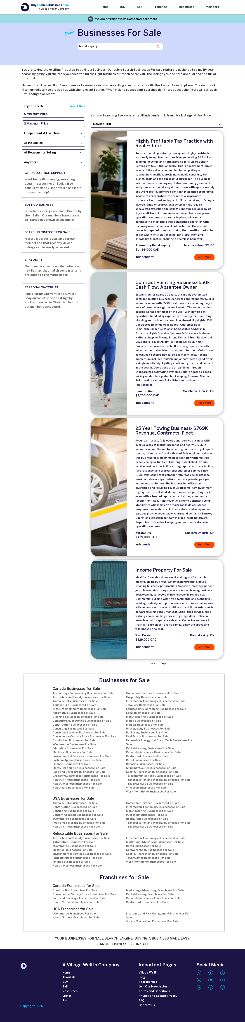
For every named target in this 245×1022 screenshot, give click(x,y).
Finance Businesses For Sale (71, 764)
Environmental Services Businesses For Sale (82, 756)
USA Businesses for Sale (73, 798)
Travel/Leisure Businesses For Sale (149, 784)
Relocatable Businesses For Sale (80, 833)
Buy (122, 7)
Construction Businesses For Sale (75, 725)
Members (212, 7)
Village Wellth (57, 188)
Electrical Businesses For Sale (72, 752)
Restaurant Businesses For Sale (147, 756)
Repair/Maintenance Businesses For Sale (153, 752)
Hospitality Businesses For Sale (147, 697)
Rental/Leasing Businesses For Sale (150, 748)
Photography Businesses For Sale (148, 729)
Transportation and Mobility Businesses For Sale (158, 780)
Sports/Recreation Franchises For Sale (152, 921)
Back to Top (157, 663)
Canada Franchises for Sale (76, 886)
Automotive (143, 533)
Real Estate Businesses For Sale (147, 736)
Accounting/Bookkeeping (152, 245)
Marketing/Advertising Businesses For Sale (155, 842)
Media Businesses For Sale (143, 721)
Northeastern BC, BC (199, 245)
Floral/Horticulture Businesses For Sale (79, 768)
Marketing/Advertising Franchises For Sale (155, 890)
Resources (186, 7)
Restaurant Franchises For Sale (147, 902)
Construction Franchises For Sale (75, 890)
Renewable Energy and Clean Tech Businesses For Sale (159, 742)
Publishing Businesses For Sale (146, 732)
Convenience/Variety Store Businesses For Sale (84, 736)
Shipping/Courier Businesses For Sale (151, 768)
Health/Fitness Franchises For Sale (76, 902)
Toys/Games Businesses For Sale (148, 858)
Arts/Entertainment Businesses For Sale (80, 709)
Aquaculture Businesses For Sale (74, 705)
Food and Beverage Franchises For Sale (79, 898)
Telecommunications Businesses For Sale (153, 776)
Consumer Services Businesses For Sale (79, 732)
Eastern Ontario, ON (200, 533)
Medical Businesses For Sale (145, 725)
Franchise (161, 7)
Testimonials (148, 982)
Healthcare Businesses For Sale (74, 788)
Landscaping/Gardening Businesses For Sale (156, 709)
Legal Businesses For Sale (143, 713)
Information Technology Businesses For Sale (155, 701)
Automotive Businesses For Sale (74, 713)
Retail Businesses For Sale (143, 760)
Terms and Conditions (154, 991)
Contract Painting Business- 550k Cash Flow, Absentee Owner (172, 285)
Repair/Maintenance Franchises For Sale (153, 898)
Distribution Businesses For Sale (74, 740)
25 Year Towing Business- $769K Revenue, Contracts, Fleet (171, 430)
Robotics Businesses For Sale (145, 764)
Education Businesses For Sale (73, 748)
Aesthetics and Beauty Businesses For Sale (81, 697)
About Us (69, 977)
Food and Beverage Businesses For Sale (79, 772)
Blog (142, 977)
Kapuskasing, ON (202, 635)
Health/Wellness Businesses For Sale (77, 784)
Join (65, 1000)
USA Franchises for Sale (73, 909)
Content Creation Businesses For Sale (78, 815)
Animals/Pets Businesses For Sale (75, 701)
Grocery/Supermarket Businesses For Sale (81, 776)
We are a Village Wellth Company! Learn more (126, 19)
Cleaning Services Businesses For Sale (78, 717)
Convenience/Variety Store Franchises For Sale (84, 894)
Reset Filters (77, 106)
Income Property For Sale (163, 570)
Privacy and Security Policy (158, 996)
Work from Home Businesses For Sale (151, 792)
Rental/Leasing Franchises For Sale (150, 894)
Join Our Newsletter (153, 986)
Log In (66, 996)
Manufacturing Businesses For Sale (149, 717)
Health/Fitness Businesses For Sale (76, 780)
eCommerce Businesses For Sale (74, 744)
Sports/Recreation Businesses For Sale (152, 772)
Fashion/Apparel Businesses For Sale (77, 760)
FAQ (142, 1000)
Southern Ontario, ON (199, 391)
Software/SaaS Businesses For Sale (150, 850)
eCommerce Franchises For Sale (74, 914)
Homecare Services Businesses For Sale (152, 693)
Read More (204, 257)
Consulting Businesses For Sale (73, 729)
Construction (144, 391)
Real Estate (142, 635)
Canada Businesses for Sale (76, 689)
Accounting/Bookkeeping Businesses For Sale (83, 693)
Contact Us (147, 1005)
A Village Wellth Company (54, 9)
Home (104, 7)
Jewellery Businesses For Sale (146, 705)
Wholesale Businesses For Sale (146, 788)
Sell (139, 7)
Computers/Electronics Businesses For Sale (82, 721)
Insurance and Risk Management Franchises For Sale (158, 916)
